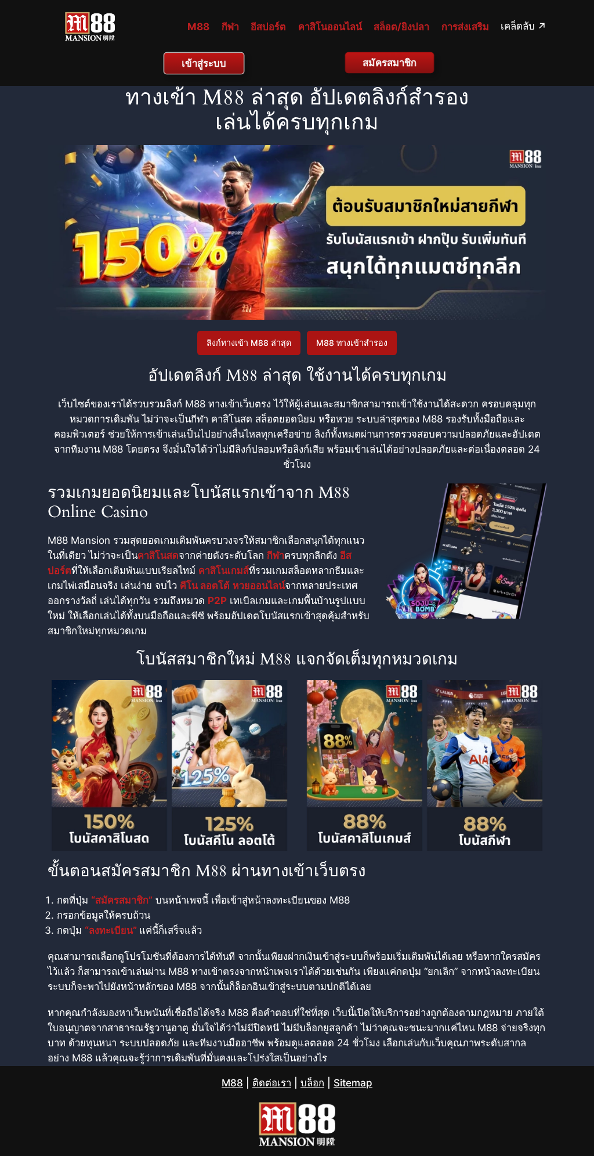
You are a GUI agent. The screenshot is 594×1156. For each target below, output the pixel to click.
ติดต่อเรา (271, 1083)
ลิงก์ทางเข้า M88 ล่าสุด (249, 343)
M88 (232, 1083)
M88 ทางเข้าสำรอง (351, 343)
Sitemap (353, 1083)
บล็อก (312, 1083)
